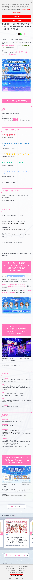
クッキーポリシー (23, 568)
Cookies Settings (16, 12)
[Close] (31, 2)
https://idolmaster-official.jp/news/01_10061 (14, 495)
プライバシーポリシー (11, 568)
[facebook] (16, 34)
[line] (21, 34)
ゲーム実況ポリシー (12, 570)
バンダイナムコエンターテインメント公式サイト (16, 566)
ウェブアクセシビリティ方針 (16, 572)
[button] (2, 533)
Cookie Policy (26, 9)
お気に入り (28, 34)
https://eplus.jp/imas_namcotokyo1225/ (12, 432)
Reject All (16, 16)
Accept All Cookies (16, 20)
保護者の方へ (22, 570)
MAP (11, 402)
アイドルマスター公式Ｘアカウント (14, 235)
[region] (16, 11)
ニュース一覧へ (17, 506)
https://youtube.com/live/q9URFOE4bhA (13, 223)
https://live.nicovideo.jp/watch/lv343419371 (14, 229)
